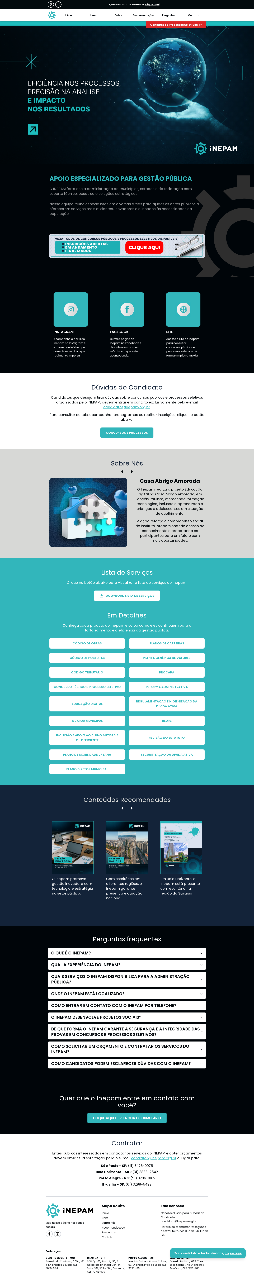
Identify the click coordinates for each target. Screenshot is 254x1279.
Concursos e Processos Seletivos (174, 25)
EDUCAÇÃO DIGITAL (87, 704)
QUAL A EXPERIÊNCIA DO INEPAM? (85, 965)
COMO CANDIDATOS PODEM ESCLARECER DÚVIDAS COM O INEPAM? (121, 1063)
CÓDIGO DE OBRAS (87, 643)
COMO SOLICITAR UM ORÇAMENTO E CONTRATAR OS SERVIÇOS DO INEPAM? (120, 1049)
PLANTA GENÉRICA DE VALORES (167, 658)
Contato (107, 1237)
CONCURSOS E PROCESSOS (127, 432)
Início (105, 1213)
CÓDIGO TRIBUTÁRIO (87, 672)
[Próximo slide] (131, 471)
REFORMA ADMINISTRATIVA (167, 687)
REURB (167, 721)
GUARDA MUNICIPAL (87, 721)
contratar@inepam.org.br (153, 1158)
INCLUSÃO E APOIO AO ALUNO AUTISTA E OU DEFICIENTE (87, 737)
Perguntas (109, 1232)
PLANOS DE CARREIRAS (166, 643)
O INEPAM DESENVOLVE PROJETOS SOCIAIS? (96, 1017)
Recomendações (113, 1228)
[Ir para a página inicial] (52, 15)
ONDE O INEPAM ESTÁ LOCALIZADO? (88, 994)
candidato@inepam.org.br (126, 407)
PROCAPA (166, 672)
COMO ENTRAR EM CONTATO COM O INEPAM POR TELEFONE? (113, 1005)
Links (105, 1218)
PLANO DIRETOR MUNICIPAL (87, 769)
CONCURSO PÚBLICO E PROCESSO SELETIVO (87, 687)
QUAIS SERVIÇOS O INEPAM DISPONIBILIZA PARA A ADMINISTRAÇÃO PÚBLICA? (120, 979)
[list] (127, 866)
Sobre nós (108, 1223)
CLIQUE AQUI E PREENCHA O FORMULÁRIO (127, 1118)
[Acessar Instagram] (58, 4)
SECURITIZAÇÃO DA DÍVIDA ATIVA (167, 754)
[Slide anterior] (122, 471)
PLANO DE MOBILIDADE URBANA (87, 754)
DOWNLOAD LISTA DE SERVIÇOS (130, 595)
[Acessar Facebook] (51, 4)
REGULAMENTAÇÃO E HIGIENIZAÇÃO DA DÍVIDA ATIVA (166, 703)
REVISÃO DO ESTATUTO (167, 737)
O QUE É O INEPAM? (71, 953)
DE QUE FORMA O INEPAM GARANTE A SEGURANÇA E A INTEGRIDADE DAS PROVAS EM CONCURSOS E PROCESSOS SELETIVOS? (125, 1031)
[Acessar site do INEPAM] (127, 246)
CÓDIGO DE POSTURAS (87, 658)
